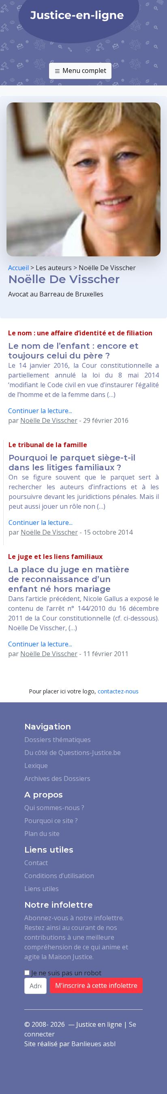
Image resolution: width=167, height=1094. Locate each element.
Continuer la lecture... (40, 410)
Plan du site (42, 833)
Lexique (36, 765)
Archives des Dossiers (57, 778)
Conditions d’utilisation (59, 875)
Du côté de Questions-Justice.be (72, 752)
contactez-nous (118, 691)
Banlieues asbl (93, 1043)
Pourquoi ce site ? (51, 820)
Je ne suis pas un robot (65, 972)
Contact (36, 862)
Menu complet (83, 70)
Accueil (18, 267)
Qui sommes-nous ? (54, 807)
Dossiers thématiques (57, 739)
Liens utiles (41, 888)
